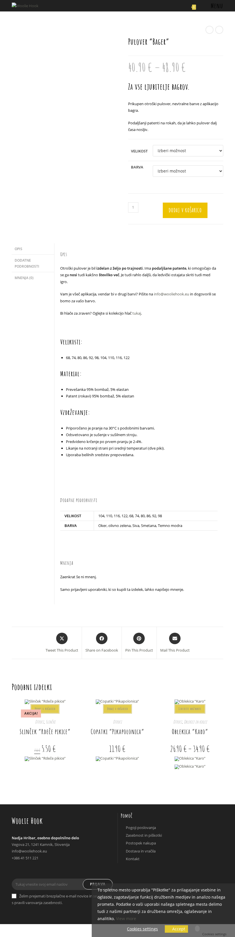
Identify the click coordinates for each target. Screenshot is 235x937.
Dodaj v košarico (185, 210)
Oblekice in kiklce (195, 722)
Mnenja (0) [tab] (24, 277)
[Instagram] (28, 870)
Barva (137, 167)
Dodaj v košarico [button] (45, 709)
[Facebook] (17, 870)
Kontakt (133, 858)
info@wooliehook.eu (171, 294)
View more (126, 918)
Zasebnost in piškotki (144, 835)
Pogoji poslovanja (141, 827)
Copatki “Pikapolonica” (117, 731)
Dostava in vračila (141, 851)
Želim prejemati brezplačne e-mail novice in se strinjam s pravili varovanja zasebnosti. (62, 899)
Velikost (139, 151)
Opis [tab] (18, 248)
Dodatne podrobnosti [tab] (27, 263)
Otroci (39, 722)
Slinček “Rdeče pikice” (45, 731)
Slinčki (50, 722)
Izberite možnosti (190, 709)
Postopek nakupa (141, 843)
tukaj (136, 313)
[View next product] (219, 30)
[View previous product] (209, 30)
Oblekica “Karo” (190, 731)
